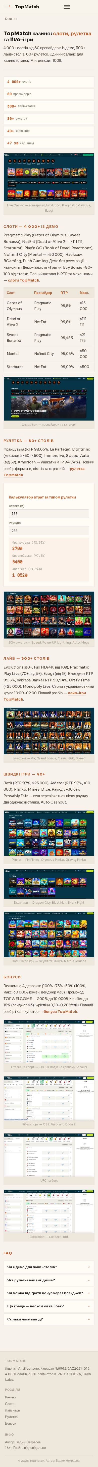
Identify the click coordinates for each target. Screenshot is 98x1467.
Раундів (15, 523)
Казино (10, 19)
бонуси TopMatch (60, 1011)
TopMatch (27, 7)
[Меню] (67, 7)
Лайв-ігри (12, 1410)
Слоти (9, 1404)
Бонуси (10, 1424)
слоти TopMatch (23, 280)
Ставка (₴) (16, 506)
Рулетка (11, 1417)
